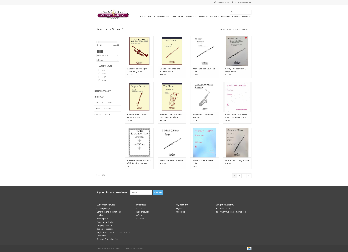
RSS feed (140, 218)
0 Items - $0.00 (223, 2)
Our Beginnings (103, 208)
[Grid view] (98, 52)
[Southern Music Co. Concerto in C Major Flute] (237, 142)
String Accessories (220, 16)
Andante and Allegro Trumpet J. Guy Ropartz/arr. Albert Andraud (137, 70)
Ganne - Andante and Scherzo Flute (170, 70)
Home (142, 16)
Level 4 (103, 74)
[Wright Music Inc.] (113, 14)
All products (141, 208)
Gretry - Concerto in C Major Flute (235, 70)
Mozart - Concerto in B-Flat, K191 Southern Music (171, 116)
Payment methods (105, 222)
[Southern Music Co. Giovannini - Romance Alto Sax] (204, 97)
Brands (230, 29)
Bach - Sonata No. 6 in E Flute (203, 70)
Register (179, 208)
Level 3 (103, 70)
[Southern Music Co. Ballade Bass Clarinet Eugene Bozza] (139, 97)
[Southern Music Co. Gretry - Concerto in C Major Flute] (237, 51)
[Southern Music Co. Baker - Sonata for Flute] (172, 142)
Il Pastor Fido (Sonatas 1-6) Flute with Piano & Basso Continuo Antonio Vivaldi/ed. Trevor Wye (139, 162)
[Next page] (248, 176)
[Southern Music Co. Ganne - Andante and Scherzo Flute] (172, 51)
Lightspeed (138, 248)
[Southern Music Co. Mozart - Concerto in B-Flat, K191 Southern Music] (172, 97)
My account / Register (243, 2)
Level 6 (103, 80)
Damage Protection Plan (107, 239)
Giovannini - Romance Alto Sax (202, 116)
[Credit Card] (248, 248)
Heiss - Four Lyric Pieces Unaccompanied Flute (236, 116)
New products (142, 211)
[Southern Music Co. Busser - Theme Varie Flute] (204, 142)
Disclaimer (101, 215)
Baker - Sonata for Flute (171, 160)
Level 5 (103, 77)
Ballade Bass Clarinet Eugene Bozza (137, 116)
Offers (139, 215)
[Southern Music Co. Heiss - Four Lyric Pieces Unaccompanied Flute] (237, 97)
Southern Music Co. (242, 29)
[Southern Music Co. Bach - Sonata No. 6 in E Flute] (204, 51)
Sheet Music (178, 16)
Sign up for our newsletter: (112, 192)
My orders (180, 211)
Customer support (105, 229)
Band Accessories (241, 16)
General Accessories (197, 16)
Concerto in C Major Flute (237, 160)
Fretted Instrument (158, 16)
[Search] (232, 12)
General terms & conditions (109, 211)
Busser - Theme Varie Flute (202, 161)
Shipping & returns (105, 225)
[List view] (101, 52)
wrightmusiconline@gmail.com (233, 211)
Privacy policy (102, 218)
